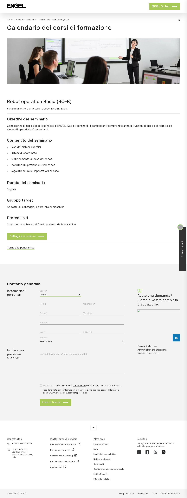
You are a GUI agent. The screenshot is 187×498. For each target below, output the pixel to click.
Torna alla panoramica (20, 247)
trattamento (79, 385)
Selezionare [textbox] (46, 341)
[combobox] (82, 341)
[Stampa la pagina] (179, 20)
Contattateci (183, 249)
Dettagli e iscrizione (22, 236)
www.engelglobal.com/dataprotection (69, 393)
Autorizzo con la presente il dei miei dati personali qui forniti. (82, 385)
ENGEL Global (160, 6)
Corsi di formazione (26, 19)
